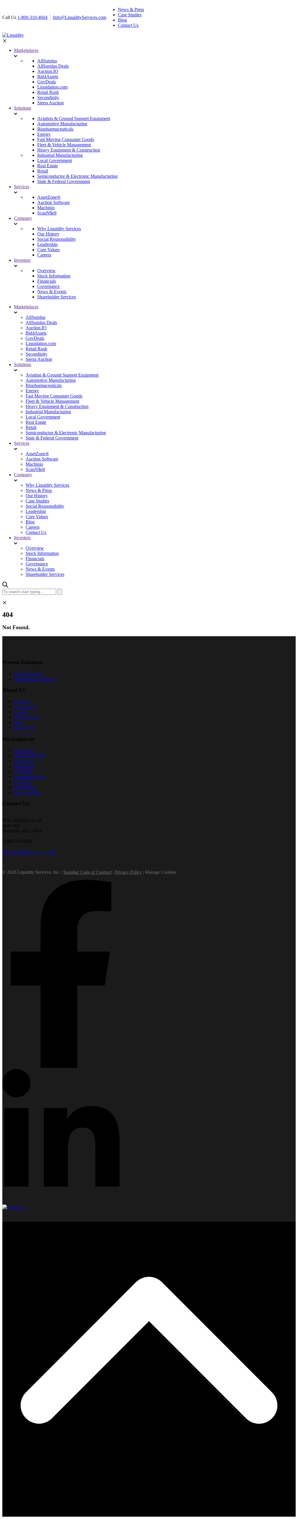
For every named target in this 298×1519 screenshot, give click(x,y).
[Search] (59, 592)
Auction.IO (47, 71)
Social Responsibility (56, 239)
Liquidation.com (52, 87)
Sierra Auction (50, 102)
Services (21, 186)
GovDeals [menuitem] (23, 771)
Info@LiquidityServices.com (79, 17)
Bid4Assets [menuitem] (24, 766)
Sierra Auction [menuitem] (27, 792)
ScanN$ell (46, 212)
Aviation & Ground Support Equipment (73, 118)
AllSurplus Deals (53, 66)
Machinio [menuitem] (22, 781)
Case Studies (37, 500)
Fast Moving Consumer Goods (65, 139)
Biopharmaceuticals (55, 128)
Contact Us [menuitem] (128, 25)
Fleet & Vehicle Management (64, 144)
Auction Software (53, 202)
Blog (30, 521)
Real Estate (47, 165)
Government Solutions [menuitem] (34, 678)
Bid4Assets (47, 76)
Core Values (48, 249)
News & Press (39, 490)
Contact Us (36, 532)
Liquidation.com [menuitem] (29, 776)
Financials (46, 281)
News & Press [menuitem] (131, 9)
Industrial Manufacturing (60, 155)
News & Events (51, 291)
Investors (22, 260)
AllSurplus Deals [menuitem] (29, 755)
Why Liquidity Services (59, 228)
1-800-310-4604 (32, 17)
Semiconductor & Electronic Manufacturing (77, 176)
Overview (46, 270)
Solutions (22, 108)
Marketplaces (26, 50)
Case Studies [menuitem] (129, 14)
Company (23, 218)
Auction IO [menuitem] (24, 760)
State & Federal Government (63, 181)
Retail (42, 170)
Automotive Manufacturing (62, 123)
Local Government (54, 160)
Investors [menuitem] (22, 701)
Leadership (47, 244)
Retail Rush (48, 92)
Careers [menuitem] (21, 711)
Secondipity (48, 97)
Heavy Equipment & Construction (68, 149)
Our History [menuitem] (25, 706)
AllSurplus (47, 60)
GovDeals (46, 81)
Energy (44, 134)
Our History (48, 233)
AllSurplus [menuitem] (24, 750)
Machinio (46, 207)
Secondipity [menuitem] (25, 787)
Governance (48, 286)
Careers (44, 254)
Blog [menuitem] (122, 19)
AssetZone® (49, 197)
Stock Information (53, 275)
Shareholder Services (56, 296)
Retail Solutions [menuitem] (28, 673)
